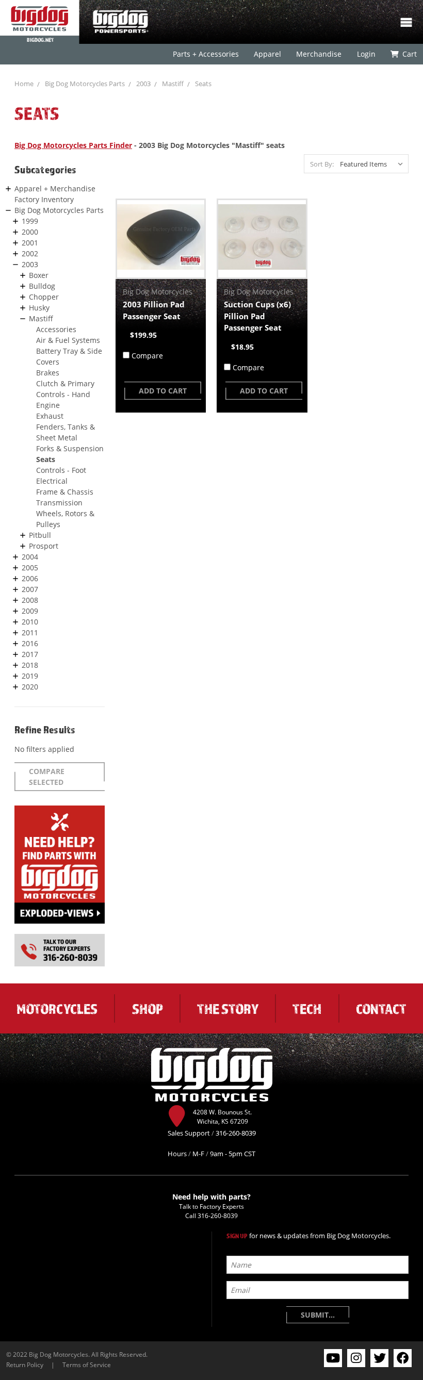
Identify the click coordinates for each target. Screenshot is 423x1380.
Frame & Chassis (64, 492)
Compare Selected (46, 776)
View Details (160, 239)
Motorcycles (57, 1008)
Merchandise (318, 54)
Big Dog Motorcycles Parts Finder (73, 145)
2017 (30, 654)
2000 (30, 232)
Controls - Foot (61, 470)
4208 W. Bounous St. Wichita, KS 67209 (222, 1116)
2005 (30, 567)
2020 (30, 687)
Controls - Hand (63, 394)
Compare (147, 355)
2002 (30, 253)
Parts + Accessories (206, 54)
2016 (30, 643)
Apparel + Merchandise (54, 188)
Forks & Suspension (70, 448)
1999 (30, 221)
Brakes (47, 372)
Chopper (44, 297)
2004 (30, 557)
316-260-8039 (218, 1215)
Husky (39, 308)
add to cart (163, 391)
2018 (30, 665)
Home (24, 83)
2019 (30, 676)
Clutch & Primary (65, 383)
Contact (381, 1008)
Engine (48, 405)
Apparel (267, 54)
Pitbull (40, 535)
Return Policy (24, 1364)
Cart (409, 54)
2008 (30, 600)
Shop (147, 1008)
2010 (30, 622)
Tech (306, 1008)
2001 (30, 243)
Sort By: (322, 164)
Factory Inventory (44, 199)
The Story (227, 1008)
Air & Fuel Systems (68, 340)
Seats (203, 83)
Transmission (59, 502)
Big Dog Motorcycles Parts (85, 83)
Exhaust (49, 416)
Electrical (52, 481)
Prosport (43, 546)
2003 (143, 83)
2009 (30, 611)
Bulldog (42, 286)
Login (365, 54)
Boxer (38, 275)
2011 (30, 632)
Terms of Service (86, 1364)
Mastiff (173, 83)
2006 (30, 578)
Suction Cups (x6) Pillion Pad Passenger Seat (257, 316)
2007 (30, 589)
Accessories (56, 329)
